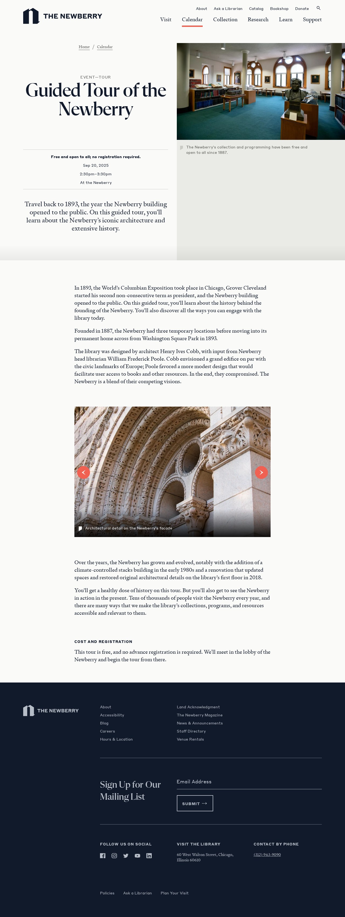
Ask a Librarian (137, 892)
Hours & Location (116, 739)
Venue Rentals (190, 739)
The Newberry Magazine (200, 714)
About (105, 706)
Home (84, 46)
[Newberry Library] (51, 718)
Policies (107, 892)
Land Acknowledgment (198, 706)
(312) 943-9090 (267, 854)
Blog (104, 722)
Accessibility (112, 714)
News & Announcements (200, 722)
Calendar (105, 46)
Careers (107, 730)
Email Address (194, 781)
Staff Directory (191, 730)
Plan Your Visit (175, 892)
